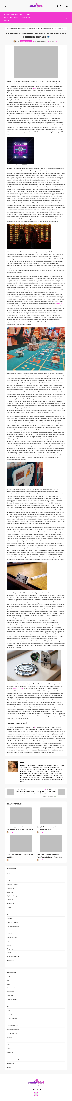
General (7, 20)
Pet (8, 941)
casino (35, 88)
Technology (26, 17)
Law (10, 17)
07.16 (8, 873)
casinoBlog (10, 888)
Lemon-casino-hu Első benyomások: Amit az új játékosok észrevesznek (20, 829)
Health (29, 14)
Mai (18, 41)
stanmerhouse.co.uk (13, 956)
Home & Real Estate (13, 926)
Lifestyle (16, 17)
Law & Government (12, 930)
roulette (59, 304)
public (9, 945)
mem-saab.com (12, 937)
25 (8, 877)
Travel (9, 964)
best (8, 881)
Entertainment (11, 903)
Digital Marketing (12, 896)
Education (14, 14)
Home (6, 17)
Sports (9, 952)
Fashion (9, 911)
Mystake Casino (18, 688)
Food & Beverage (12, 915)
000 (35, 727)
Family (21, 14)
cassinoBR (10, 892)
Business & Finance (26, 41)
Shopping (10, 949)
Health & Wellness (12, 922)
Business (6, 14)
